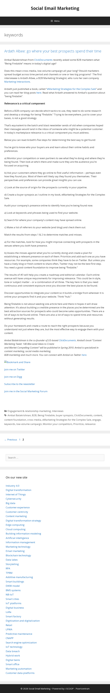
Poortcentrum (83, 688)
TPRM (9, 572)
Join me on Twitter (14, 369)
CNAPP (9, 638)
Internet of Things (16, 494)
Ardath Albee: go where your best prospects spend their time (52, 51)
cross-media (34, 419)
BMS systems (13, 590)
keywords (9, 424)
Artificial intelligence (17, 538)
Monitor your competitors (57, 424)
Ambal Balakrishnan (19, 415)
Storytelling (12, 564)
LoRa (8, 612)
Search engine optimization (21, 642)
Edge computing (15, 524)
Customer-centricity (17, 511)
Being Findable (46, 415)
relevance (90, 424)
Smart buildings (15, 581)
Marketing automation (19, 668)
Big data (10, 503)
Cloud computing (15, 529)
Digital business (15, 607)
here (38, 92)
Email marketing (15, 551)
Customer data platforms (20, 673)
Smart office (12, 664)
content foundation (15, 419)
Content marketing (16, 516)
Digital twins (13, 660)
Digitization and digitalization (23, 620)
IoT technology (14, 646)
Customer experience (18, 507)
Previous (10, 439)
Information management (20, 542)
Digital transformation (18, 490)
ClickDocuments (43, 59)
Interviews (57, 411)
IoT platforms (13, 603)
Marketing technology (18, 546)
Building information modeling (23, 533)
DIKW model (13, 585)
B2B (34, 415)
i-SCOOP (69, 688)
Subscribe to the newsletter (19, 384)
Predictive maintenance (19, 633)
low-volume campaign (29, 424)
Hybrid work (13, 655)
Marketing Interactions (17, 81)
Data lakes (12, 559)
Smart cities (12, 599)
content (98, 415)
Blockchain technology (18, 555)
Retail (9, 625)
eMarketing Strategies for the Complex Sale (71, 89)
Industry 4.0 (12, 485)
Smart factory (13, 616)
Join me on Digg (13, 376)
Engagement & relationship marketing (29, 411)
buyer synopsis (64, 415)
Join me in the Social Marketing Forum (25, 391)
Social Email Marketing (55, 8)
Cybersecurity (13, 498)
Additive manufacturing (19, 577)
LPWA (9, 629)
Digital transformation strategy (23, 520)
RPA (8, 568)
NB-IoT (10, 594)
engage (96, 419)
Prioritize (78, 424)
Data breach (13, 651)
